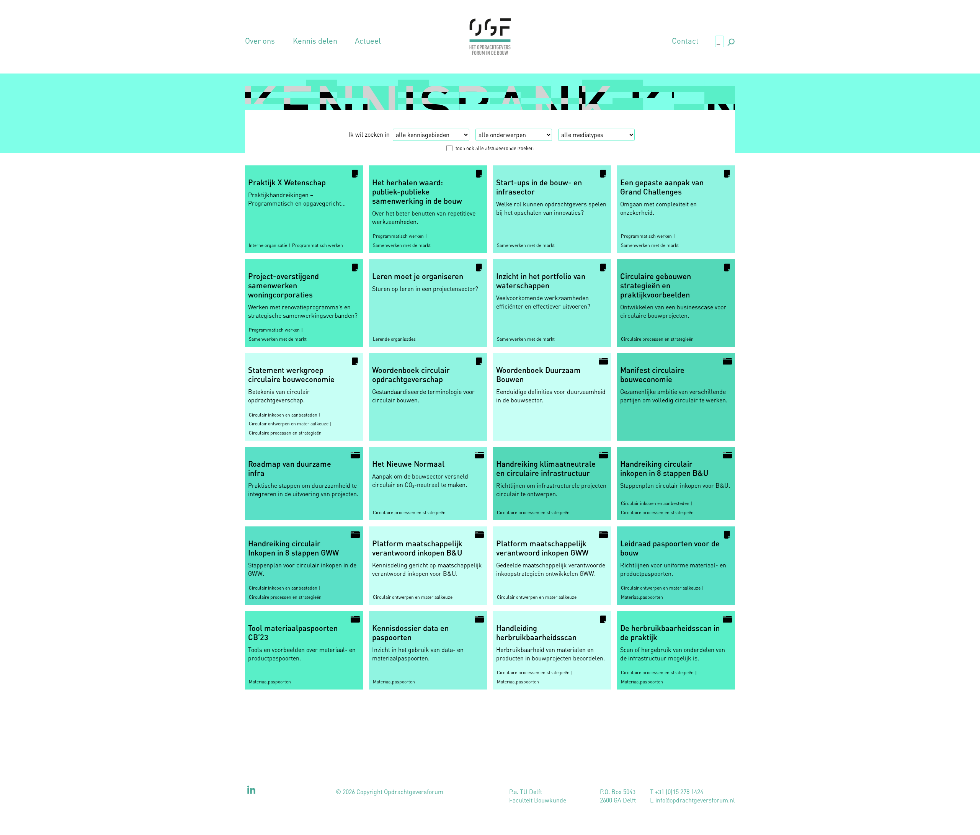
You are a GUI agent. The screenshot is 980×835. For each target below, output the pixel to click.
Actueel (368, 41)
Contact (685, 41)
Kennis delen (315, 41)
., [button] (730, 41)
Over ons (260, 41)
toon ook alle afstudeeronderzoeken (495, 148)
